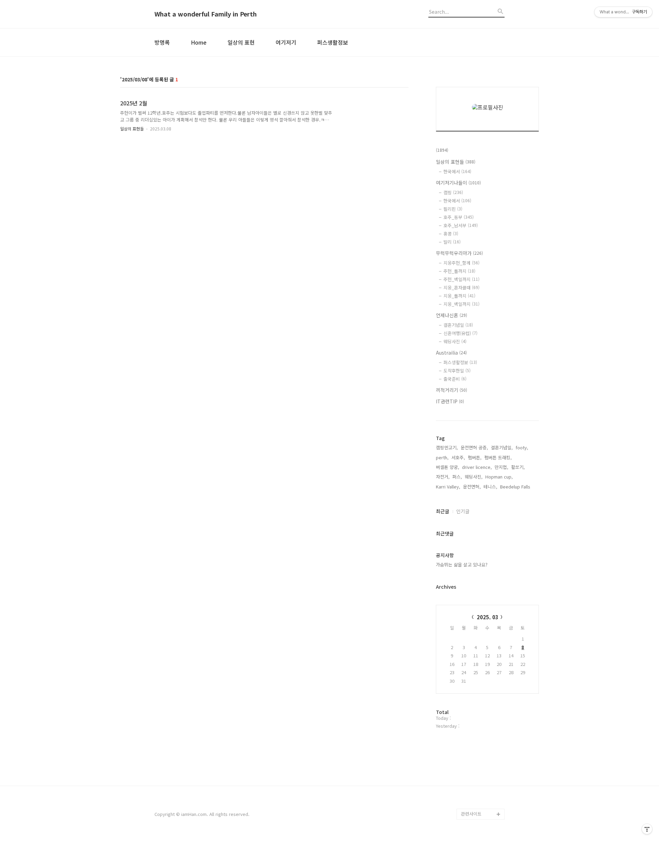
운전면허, (472, 486)
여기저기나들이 (458, 182)
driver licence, (477, 467)
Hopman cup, (499, 476)
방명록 (162, 42)
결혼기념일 (458, 325)
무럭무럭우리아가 (459, 253)
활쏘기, (518, 467)
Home (199, 42)
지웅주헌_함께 (461, 263)
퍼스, (457, 476)
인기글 (463, 511)
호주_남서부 (460, 225)
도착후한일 (457, 370)
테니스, (490, 486)
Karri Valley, (448, 486)
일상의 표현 (241, 42)
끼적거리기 (451, 390)
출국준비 (454, 379)
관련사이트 (471, 813)
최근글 (442, 511)
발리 (452, 242)
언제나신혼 (451, 315)
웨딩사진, (474, 476)
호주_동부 (458, 217)
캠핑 (453, 192)
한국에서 (457, 171)
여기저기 (286, 42)
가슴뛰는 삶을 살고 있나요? (461, 564)
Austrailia (451, 352)
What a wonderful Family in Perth (205, 14)
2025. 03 (487, 617)
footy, (522, 447)
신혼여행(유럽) (460, 333)
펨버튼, (475, 457)
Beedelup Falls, (516, 486)
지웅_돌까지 (459, 295)
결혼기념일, (502, 447)
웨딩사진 (454, 341)
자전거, (443, 476)
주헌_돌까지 (459, 271)
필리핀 (452, 209)
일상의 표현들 (132, 128)
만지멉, (501, 467)
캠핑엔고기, (447, 447)
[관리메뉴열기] (647, 829)
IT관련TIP (450, 401)
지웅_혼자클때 (461, 287)
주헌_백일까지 (461, 279)
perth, (442, 457)
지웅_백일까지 (461, 304)
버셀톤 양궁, (447, 467)
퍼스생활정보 (332, 42)
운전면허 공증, (474, 447)
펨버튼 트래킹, (498, 457)
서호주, (458, 457)
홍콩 (450, 233)
